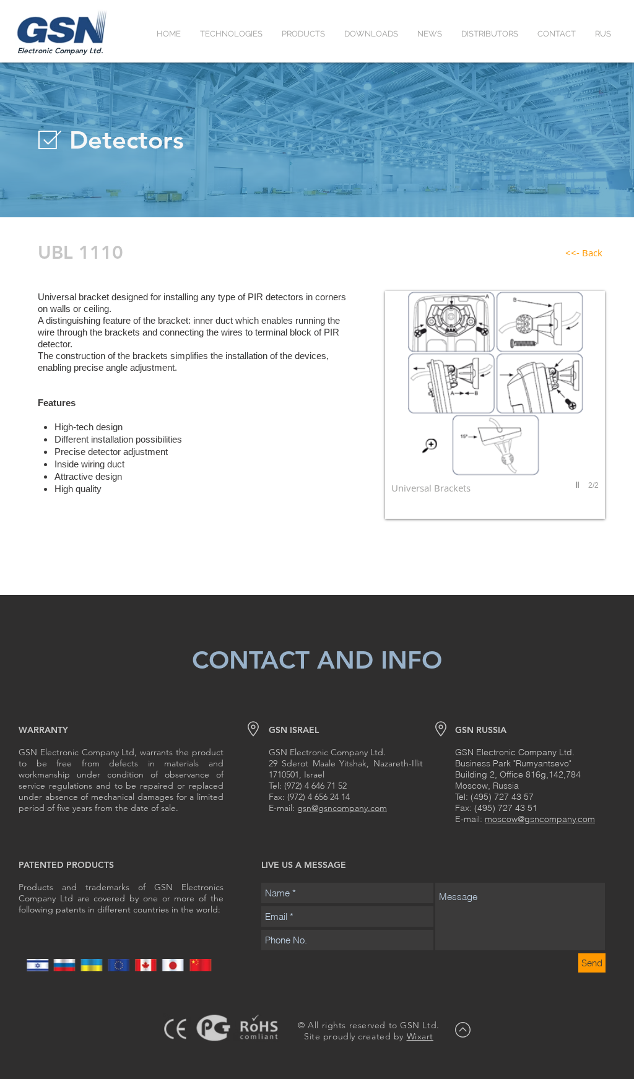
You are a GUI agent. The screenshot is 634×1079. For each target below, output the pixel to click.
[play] (579, 485)
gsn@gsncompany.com (342, 807)
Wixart (420, 1036)
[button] (231, 33)
